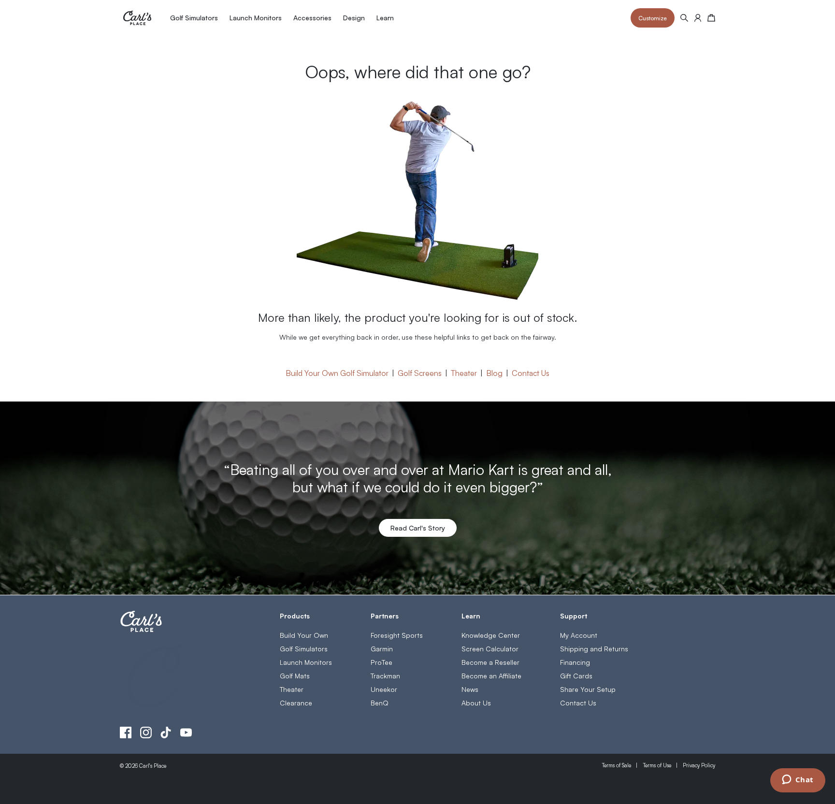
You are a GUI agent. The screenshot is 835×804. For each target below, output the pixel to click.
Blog (494, 372)
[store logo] (137, 18)
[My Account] (698, 18)
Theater (464, 372)
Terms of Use (657, 765)
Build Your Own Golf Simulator (337, 372)
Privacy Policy (699, 765)
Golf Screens (420, 372)
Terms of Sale (616, 765)
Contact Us (530, 372)
